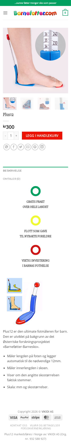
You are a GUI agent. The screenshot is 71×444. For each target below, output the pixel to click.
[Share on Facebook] (13, 147)
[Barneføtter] (35, 13)
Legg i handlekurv (42, 135)
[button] (5, 13)
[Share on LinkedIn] (42, 147)
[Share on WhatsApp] (6, 147)
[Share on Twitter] (21, 147)
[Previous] (9, 60)
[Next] (61, 60)
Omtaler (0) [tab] (11, 178)
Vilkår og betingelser (45, 425)
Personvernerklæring (36, 428)
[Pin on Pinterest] (35, 147)
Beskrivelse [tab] (12, 170)
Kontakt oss (18, 425)
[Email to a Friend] (28, 147)
